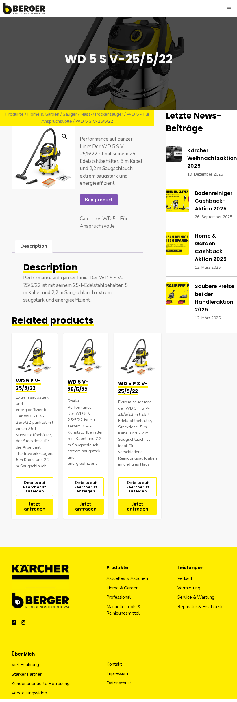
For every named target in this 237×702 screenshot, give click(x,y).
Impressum (117, 673)
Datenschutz (118, 683)
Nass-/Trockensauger (101, 114)
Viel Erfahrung (25, 665)
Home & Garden (43, 114)
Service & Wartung (195, 597)
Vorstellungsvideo (29, 693)
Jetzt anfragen (34, 506)
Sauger (70, 114)
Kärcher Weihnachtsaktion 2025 (212, 158)
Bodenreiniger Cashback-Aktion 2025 (213, 200)
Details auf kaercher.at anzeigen (34, 487)
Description (33, 246)
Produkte (14, 114)
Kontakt (114, 664)
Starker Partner (27, 674)
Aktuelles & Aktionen (127, 578)
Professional (118, 597)
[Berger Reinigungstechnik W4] (24, 8)
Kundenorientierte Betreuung (41, 683)
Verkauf (184, 578)
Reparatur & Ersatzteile (200, 607)
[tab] (33, 246)
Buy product (99, 200)
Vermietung (188, 588)
